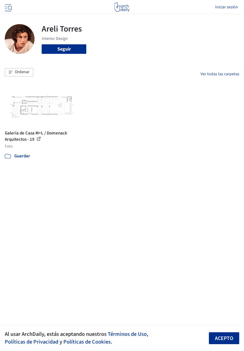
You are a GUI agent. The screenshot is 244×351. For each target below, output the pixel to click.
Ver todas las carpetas (220, 74)
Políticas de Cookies (87, 342)
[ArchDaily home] (121, 7)
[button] (19, 72)
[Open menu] (8, 7)
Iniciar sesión (226, 7)
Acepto (224, 338)
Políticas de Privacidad (31, 342)
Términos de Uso (127, 334)
